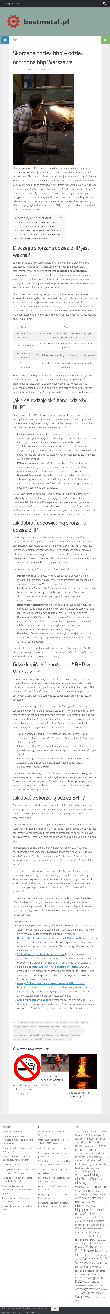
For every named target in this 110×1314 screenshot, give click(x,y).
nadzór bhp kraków (92, 1168)
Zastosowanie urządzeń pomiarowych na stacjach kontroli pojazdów (16, 1189)
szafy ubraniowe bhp (95, 1229)
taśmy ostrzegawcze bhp (23, 1039)
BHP (15, 40)
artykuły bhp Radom (26, 1022)
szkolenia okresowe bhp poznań (90, 1270)
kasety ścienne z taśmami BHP (67, 1022)
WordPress (14, 1312)
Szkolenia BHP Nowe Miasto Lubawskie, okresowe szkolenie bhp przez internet (17, 1140)
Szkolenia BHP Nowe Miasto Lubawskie (44, 1035)
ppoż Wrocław (85, 1214)
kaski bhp (84, 1022)
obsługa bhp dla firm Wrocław (49, 1027)
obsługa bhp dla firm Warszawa (25, 1027)
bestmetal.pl (25, 70)
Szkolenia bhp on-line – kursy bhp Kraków (40, 925)
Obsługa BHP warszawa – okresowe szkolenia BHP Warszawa (51, 983)
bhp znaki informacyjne (44, 1022)
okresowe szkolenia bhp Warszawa (89, 1200)
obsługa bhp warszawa (84, 1185)
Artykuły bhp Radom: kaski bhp (34, 999)
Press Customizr (33, 1312)
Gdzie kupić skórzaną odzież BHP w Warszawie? (40, 234)
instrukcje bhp (90, 1146)
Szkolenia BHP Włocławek (70, 1035)
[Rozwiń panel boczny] (5, 40)
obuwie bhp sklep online (71, 1027)
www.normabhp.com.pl (11, 1131)
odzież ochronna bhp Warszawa (25, 1031)
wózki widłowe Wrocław (43, 1039)
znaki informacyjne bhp (62, 1039)
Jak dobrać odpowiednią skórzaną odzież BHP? (39, 230)
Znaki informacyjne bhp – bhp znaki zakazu (41, 954)
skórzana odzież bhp (76, 1031)
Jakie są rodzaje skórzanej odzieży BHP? (36, 226)
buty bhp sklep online (88, 1144)
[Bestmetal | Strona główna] (38, 21)
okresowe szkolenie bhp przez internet (52, 1031)
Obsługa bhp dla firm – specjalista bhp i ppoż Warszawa (48, 938)
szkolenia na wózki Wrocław (91, 1265)
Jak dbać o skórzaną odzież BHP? (33, 238)
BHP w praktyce (93, 1135)
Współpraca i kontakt (13, 3)
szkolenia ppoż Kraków (87, 1274)
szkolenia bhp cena (20, 1035)
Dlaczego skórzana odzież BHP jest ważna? (37, 222)
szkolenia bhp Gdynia (88, 1236)
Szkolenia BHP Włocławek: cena (15, 1164)
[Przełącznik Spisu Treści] (60, 218)
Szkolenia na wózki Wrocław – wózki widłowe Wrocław (47, 966)
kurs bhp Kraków (92, 1153)
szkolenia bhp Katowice (86, 1239)
